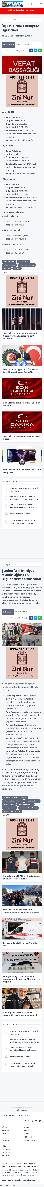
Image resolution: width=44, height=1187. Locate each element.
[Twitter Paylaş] (35, 50)
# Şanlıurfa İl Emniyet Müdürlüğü (15, 798)
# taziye (7, 268)
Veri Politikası (32, 1166)
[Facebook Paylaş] (31, 50)
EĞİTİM (26, 1127)
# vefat (17, 268)
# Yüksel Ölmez (9, 265)
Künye (12, 1164)
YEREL (14, 20)
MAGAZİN (5, 1140)
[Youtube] (36, 1121)
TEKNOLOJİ (28, 1137)
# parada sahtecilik (26, 804)
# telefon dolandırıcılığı (12, 811)
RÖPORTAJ (6, 1149)
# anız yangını (9, 804)
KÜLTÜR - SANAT (30, 1140)
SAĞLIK (26, 1134)
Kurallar (32, 1164)
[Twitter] (25, 1121)
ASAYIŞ (14, 565)
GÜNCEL (5, 1127)
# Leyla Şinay (23, 262)
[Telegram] (40, 1121)
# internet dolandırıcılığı (28, 808)
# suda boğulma (32, 801)
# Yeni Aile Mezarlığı (27, 265)
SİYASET (4, 1134)
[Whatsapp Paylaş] (40, 50)
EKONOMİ (5, 1130)
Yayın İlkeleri (22, 1164)
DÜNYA (26, 1130)
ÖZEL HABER (6, 1156)
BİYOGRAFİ (6, 1153)
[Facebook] (29, 1121)
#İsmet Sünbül (9, 262)
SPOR (4, 1137)
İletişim (4, 1164)
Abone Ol (8, 50)
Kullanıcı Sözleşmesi (17, 1166)
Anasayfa (6, 20)
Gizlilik (4, 1166)
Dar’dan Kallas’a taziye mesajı (22, 10)
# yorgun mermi (9, 808)
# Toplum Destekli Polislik (13, 801)
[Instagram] (33, 1121)
